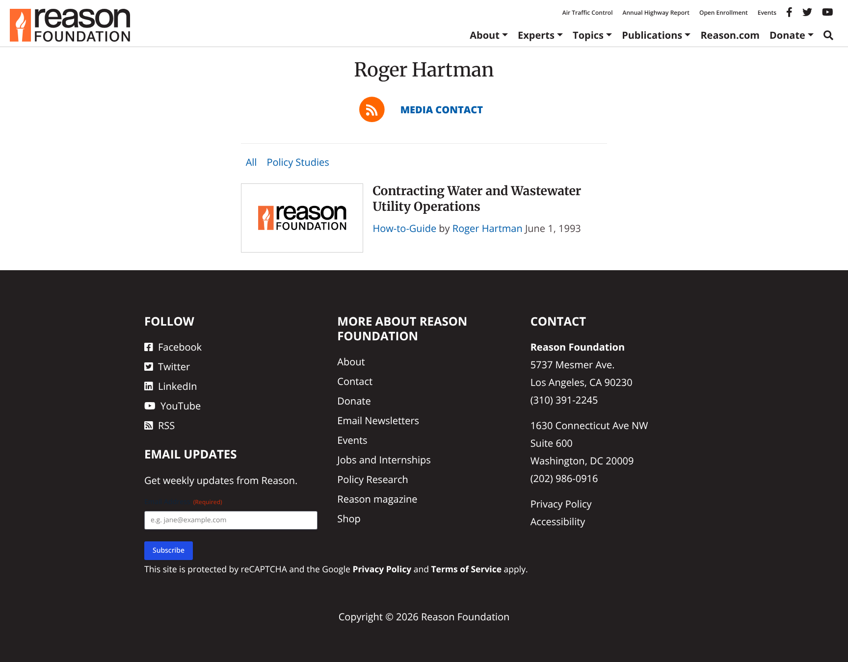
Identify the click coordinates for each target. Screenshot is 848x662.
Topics (588, 35)
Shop (349, 518)
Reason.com (730, 35)
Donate (787, 35)
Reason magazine (377, 499)
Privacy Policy (561, 503)
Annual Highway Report (655, 12)
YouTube (180, 405)
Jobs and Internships (383, 459)
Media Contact (441, 109)
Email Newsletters (378, 420)
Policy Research (372, 479)
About (485, 35)
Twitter (174, 366)
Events (767, 12)
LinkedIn (177, 386)
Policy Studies (297, 162)
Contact (354, 381)
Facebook (180, 347)
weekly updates (198, 480)
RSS (166, 425)
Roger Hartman (487, 228)
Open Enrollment (723, 12)
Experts (536, 35)
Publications (652, 35)
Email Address (183, 502)
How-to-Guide (405, 228)
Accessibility (557, 521)
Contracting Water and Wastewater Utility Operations (477, 198)
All (251, 162)
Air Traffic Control (587, 12)
